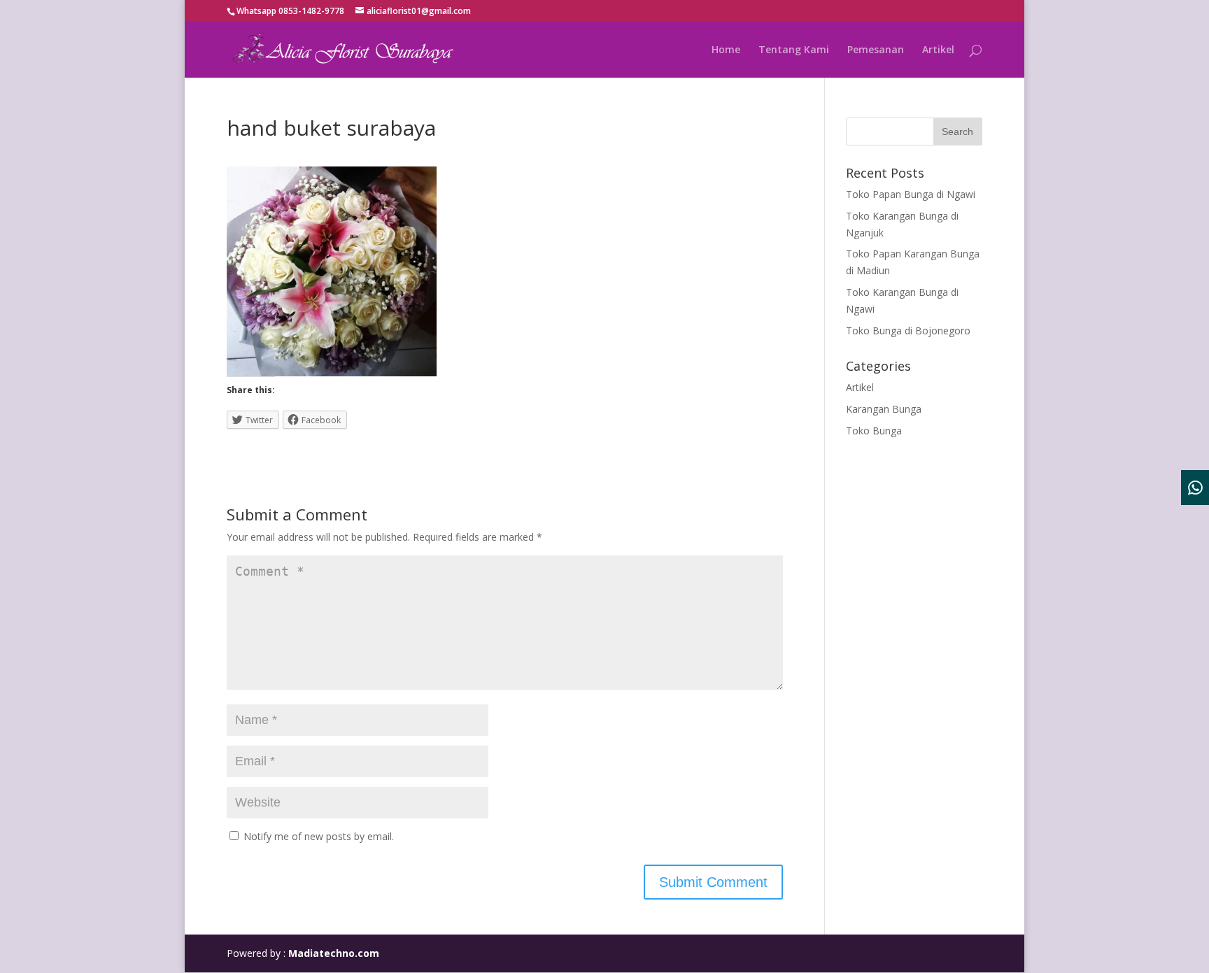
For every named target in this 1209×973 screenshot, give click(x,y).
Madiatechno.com (333, 953)
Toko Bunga (874, 430)
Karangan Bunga (883, 409)
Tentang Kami (793, 50)
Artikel (938, 50)
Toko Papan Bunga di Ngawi (910, 194)
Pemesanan (875, 50)
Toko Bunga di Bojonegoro (908, 330)
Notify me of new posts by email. (318, 836)
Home (726, 50)
